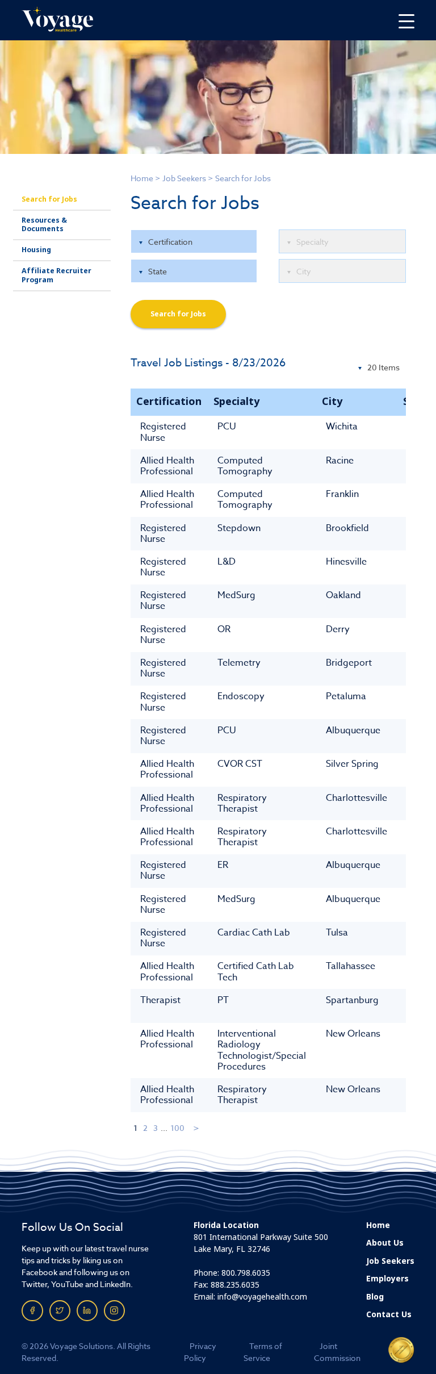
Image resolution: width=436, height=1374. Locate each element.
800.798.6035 (245, 1273)
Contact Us (389, 1314)
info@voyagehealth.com (262, 1296)
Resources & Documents (44, 224)
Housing (36, 250)
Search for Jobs (49, 199)
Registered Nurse (163, 432)
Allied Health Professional (167, 466)
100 (177, 1127)
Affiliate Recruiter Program (56, 275)
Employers (387, 1278)
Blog (375, 1296)
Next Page (196, 1128)
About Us (385, 1242)
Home (142, 178)
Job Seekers (184, 178)
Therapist (160, 1000)
